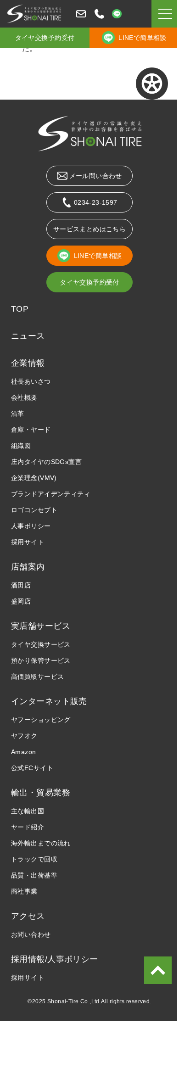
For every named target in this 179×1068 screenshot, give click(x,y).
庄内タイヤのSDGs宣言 (46, 461)
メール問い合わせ (95, 175)
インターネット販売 (49, 701)
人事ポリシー (31, 526)
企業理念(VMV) (34, 477)
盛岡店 (21, 601)
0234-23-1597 (95, 202)
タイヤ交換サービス (41, 644)
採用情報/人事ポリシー (54, 959)
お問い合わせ (31, 934)
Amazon (23, 751)
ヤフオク (24, 735)
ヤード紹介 (27, 827)
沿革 (17, 413)
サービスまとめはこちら (89, 229)
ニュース (28, 336)
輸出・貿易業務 (40, 792)
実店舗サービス (40, 626)
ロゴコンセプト (34, 510)
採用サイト (27, 542)
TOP (19, 308)
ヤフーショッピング (41, 719)
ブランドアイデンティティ (50, 494)
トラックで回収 (34, 859)
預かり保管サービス (41, 660)
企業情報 (28, 363)
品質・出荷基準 (34, 875)
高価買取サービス (37, 676)
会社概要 (24, 397)
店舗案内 (28, 566)
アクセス (28, 916)
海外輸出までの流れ (41, 843)
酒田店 (21, 585)
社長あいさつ (31, 381)
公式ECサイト (32, 768)
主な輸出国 (27, 811)
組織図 (21, 445)
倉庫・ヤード (31, 429)
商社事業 (24, 891)
